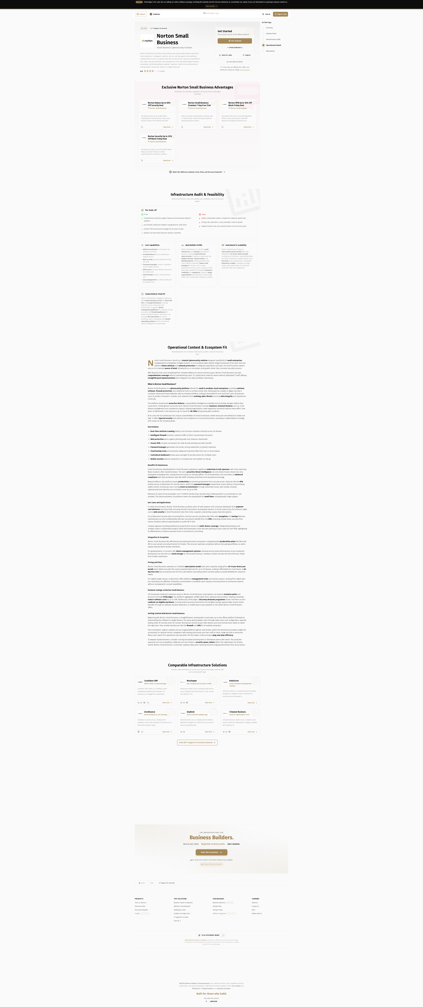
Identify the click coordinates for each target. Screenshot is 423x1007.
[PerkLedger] (211, 14)
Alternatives (270, 51)
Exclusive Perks (140, 906)
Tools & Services (140, 903)
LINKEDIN (213, 1001)
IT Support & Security (181, 917)
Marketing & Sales (180, 910)
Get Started (234, 41)
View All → (177, 921)
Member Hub (217, 906)
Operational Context (273, 45)
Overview (269, 28)
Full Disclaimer (245, 70)
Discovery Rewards (141, 910)
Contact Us (255, 906)
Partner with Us (257, 913)
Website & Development (182, 906)
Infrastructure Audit (273, 39)
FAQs (253, 910)
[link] (144, 28)
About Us (255, 903)
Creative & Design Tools (182, 913)
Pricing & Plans (218, 910)
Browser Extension (223, 903)
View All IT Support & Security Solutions (197, 742)
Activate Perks (271, 34)
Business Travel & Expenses (183, 903)
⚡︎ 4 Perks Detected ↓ (235, 48)
